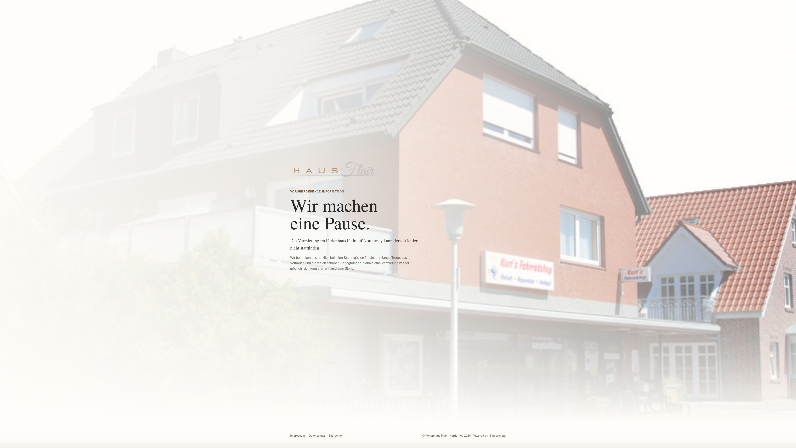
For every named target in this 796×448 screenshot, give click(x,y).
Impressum (297, 435)
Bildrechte (335, 435)
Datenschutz (317, 435)
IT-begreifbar (497, 435)
